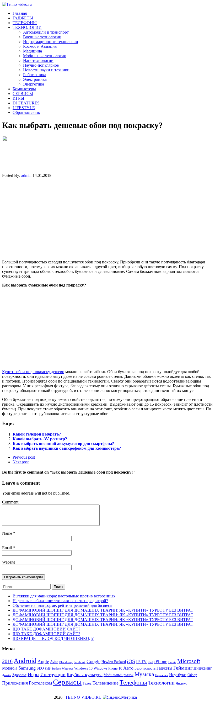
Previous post (24, 457)
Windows (67, 668)
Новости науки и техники (46, 70)
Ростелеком (40, 683)
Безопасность (145, 668)
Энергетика (33, 84)
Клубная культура (85, 674)
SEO (40, 668)
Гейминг (182, 668)
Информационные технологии (50, 41)
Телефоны (133, 682)
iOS (131, 661)
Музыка (144, 674)
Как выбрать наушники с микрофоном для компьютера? (67, 448)
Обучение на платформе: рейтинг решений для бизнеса (62, 605)
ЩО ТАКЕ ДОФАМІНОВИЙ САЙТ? (46, 629)
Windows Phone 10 (108, 668)
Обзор (192, 675)
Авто (128, 668)
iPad (150, 662)
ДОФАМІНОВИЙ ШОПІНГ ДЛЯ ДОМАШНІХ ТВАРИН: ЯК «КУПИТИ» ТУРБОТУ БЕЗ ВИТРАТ (103, 610)
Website (8, 562)
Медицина (32, 51)
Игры (33, 674)
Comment (10, 502)
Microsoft (188, 661)
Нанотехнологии (38, 60)
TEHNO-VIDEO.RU (83, 697)
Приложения (15, 683)
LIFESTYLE (24, 107)
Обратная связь (26, 112)
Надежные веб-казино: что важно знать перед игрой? (60, 600)
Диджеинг (203, 668)
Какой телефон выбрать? (37, 434)
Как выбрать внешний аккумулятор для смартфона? (63, 443)
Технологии (161, 683)
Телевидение (106, 683)
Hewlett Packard (113, 662)
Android (25, 661)
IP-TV (141, 661)
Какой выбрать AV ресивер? (40, 439)
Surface (56, 668)
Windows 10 (83, 668)
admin (26, 175)
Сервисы (67, 682)
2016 (7, 661)
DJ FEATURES (26, 103)
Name (7, 533)
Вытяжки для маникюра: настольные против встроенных (64, 596)
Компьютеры (24, 89)
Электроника (35, 79)
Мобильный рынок (118, 675)
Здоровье (19, 675)
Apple (43, 661)
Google (93, 661)
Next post (21, 462)
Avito (54, 662)
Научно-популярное (41, 65)
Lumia (172, 662)
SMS (48, 668)
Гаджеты (164, 668)
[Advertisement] (107, 219)
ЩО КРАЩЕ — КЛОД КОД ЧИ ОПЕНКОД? (53, 638)
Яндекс (181, 683)
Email (7, 547)
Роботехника (34, 74)
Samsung (27, 668)
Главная (20, 13)
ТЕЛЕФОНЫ (25, 22)
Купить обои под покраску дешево (33, 371)
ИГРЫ (18, 98)
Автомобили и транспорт (46, 32)
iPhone (160, 661)
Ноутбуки (177, 674)
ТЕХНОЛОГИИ (27, 27)
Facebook (79, 662)
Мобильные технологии (44, 56)
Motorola (9, 668)
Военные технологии (42, 37)
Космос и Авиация (40, 46)
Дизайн (6, 675)
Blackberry (66, 662)
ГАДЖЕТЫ (23, 18)
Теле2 (87, 683)
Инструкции (53, 674)
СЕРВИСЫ (23, 93)
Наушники (161, 675)
